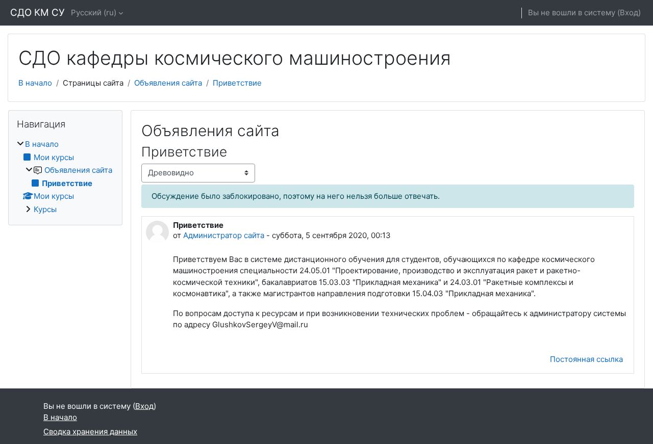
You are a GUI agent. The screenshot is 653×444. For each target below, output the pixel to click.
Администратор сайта (224, 235)
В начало (35, 83)
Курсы (45, 209)
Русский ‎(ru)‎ (93, 12)
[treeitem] (65, 177)
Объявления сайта (168, 83)
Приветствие (237, 83)
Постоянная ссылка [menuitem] (586, 359)
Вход (629, 12)
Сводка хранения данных (90, 431)
